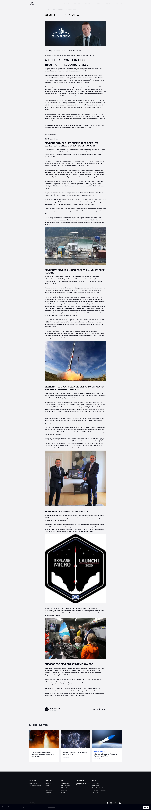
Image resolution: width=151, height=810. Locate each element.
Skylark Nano (48, 790)
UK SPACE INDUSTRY (50, 701)
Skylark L (47, 785)
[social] (107, 803)
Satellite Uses (64, 790)
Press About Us (65, 783)
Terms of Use (95, 783)
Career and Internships (35, 785)
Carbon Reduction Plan (98, 788)
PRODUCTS (77, 3)
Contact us (95, 792)
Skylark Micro (48, 788)
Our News (63, 792)
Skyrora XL (48, 783)
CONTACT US (118, 3)
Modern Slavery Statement (99, 790)
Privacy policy (95, 785)
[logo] (32, 3)
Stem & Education (65, 785)
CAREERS (107, 3)
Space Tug (47, 794)
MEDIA (98, 3)
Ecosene (78, 787)
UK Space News (65, 788)
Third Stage (48, 792)
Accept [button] (146, 807)
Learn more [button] (51, 807)
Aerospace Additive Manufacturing (81, 784)
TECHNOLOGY (88, 3)
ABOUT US (66, 3)
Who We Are (32, 780)
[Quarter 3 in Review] (100, 709)
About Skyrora (33, 783)
